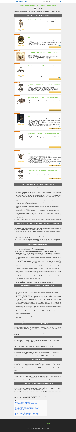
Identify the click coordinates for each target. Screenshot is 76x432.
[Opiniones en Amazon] (21, 29)
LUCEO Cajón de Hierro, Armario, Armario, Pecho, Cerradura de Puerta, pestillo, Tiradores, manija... (43, 53)
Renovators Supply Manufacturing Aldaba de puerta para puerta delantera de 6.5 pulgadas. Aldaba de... (43, 134)
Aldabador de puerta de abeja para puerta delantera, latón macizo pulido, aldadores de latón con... (43, 153)
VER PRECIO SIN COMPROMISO (55, 29)
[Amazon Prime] (59, 28)
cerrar (23, 400)
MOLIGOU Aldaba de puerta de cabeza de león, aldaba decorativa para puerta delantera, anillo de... (44, 36)
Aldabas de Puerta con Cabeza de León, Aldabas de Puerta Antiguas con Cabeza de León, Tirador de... (43, 98)
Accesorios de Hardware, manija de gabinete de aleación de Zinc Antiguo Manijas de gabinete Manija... (44, 85)
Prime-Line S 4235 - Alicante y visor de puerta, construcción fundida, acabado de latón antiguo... (44, 19)
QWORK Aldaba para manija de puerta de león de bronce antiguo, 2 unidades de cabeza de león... (43, 116)
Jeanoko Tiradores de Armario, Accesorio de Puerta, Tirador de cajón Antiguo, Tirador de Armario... (43, 171)
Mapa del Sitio (48, 423)
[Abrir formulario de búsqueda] (61, 1)
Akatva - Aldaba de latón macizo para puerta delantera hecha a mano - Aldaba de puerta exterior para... (44, 66)
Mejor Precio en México (21, 1)
